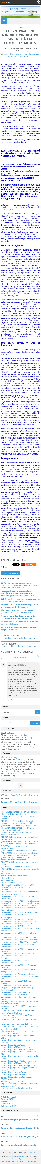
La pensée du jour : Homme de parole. (17, 992)
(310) (8, 1106)
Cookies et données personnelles (12, 1161)
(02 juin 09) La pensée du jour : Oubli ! (17, 823)
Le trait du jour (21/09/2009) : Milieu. (16, 1047)
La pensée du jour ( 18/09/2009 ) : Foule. (18, 924)
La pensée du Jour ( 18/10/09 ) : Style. (16, 926)
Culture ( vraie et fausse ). (12, 882)
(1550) (8, 1097)
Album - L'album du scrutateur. (14, 876)
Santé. (20, 28)
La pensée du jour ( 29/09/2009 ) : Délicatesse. (15, 957)
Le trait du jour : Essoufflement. (14, 1072)
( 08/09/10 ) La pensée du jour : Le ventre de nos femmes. (19, 838)
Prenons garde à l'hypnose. (13, 1081)
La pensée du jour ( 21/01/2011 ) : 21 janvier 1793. (19, 934)
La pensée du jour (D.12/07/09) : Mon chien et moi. (19, 977)
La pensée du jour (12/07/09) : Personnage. (19, 912)
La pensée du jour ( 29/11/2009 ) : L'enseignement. (15, 961)
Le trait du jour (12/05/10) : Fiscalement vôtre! (18, 1036)
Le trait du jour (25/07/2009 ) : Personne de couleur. (19, 1057)
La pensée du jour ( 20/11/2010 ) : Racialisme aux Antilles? (20, 929)
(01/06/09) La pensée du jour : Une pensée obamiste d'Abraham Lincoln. (19, 813)
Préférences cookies (31, 1161)
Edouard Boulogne (23, 773)
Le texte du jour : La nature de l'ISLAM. (17, 1024)
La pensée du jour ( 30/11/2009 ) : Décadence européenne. (20, 970)
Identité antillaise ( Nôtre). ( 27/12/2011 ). (18, 885)
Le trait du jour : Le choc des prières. (16, 1074)
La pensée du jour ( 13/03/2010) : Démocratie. (15, 915)
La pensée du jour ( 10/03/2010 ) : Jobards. (19, 905)
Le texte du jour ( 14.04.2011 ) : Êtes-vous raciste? (18, 1007)
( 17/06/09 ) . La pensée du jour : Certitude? (19, 855)
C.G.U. (35, 1159)
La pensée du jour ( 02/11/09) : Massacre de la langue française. (19, 893)
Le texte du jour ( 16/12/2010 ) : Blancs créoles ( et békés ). (17, 1016)
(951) (7, 1099)
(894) (6, 1101)
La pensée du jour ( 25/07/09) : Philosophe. (19, 940)
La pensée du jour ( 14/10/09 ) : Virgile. (17, 919)
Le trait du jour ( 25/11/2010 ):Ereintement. (19, 1061)
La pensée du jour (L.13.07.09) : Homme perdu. (18, 998)
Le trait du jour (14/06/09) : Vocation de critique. (18, 1041)
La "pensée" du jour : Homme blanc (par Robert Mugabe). (18, 988)
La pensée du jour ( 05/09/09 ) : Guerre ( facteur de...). (18, 897)
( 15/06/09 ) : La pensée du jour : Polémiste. (19, 850)
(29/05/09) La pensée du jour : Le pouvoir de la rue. (20, 870)
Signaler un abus (24, 1159)
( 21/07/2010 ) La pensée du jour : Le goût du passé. (20, 863)
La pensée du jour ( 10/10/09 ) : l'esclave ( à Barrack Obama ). (19, 909)
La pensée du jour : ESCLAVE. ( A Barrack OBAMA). (18, 982)
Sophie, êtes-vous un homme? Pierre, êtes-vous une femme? (19, 1084)
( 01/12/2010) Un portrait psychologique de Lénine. (19, 817)
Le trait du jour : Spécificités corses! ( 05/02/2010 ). (16, 1078)
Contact (14, 1159)
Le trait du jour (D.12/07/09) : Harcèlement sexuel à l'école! (19, 1068)
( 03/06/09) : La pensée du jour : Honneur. (19, 825)
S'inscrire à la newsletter (10, 573)
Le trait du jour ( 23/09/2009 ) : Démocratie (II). (19, 1052)
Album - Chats (7, 873)
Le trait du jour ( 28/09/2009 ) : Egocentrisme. (20, 1065)
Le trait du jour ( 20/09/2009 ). (13, 1045)
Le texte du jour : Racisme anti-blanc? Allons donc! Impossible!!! (20, 1027)
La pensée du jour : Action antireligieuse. (18, 974)
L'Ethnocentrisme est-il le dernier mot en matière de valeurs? (18, 1032)
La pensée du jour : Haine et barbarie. (17, 985)
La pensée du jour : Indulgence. (14, 994)
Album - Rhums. (8, 880)
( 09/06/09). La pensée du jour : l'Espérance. (19, 841)
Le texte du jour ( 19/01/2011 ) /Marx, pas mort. (18, 1020)
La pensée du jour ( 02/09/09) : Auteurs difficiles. (17, 888)
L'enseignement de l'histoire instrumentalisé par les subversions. (20, 1002)
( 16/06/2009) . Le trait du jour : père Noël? (19, 853)
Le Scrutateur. (20, 9)
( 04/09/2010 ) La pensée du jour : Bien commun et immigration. (17, 829)
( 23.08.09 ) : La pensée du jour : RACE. (17, 866)
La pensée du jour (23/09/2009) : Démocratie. (20, 937)
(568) (7, 1103)
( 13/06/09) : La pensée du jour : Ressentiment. (14, 847)
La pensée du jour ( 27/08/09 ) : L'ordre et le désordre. (19, 950)
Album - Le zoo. (7, 878)
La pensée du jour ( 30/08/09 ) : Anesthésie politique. (19, 966)
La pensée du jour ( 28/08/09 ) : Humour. (18, 953)
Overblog (34, 1152)
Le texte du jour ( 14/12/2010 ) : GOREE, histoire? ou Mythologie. (17, 1011)
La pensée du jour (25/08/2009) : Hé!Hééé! (19, 942)
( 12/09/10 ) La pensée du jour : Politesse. (18, 844)
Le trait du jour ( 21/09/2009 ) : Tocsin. (17, 1049)
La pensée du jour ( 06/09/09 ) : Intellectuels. (20, 901)
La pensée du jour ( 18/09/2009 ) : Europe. (19, 921)
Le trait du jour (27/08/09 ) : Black (15, 1063)
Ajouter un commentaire (20, 657)
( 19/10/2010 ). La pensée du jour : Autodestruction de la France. (15, 858)
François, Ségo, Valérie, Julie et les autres (19, 802)
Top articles (6, 1159)
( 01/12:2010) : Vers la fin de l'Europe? (17, 821)
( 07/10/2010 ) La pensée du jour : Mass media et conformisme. (17, 833)
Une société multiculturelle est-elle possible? (20, 1088)
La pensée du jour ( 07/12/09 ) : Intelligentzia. (20, 903)
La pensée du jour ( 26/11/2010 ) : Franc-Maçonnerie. (18, 945)
